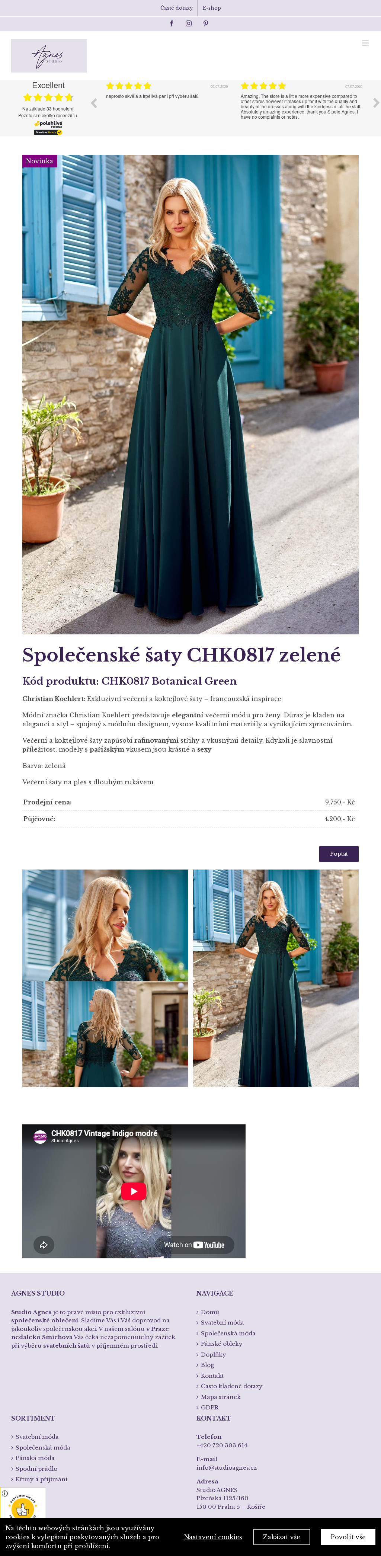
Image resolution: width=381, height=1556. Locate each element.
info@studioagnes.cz (226, 1467)
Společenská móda (228, 1333)
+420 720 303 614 (221, 1445)
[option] (167, 108)
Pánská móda (35, 1457)
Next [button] (376, 102)
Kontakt (212, 1375)
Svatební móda (222, 1322)
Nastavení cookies (213, 1537)
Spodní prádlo (36, 1468)
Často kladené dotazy (232, 1386)
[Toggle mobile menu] (366, 43)
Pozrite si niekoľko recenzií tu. (48, 115)
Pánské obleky (222, 1343)
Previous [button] (93, 102)
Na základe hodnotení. (48, 108)
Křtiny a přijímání (41, 1479)
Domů (210, 1312)
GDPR (210, 1407)
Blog (207, 1364)
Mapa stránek (221, 1396)
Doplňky (213, 1354)
